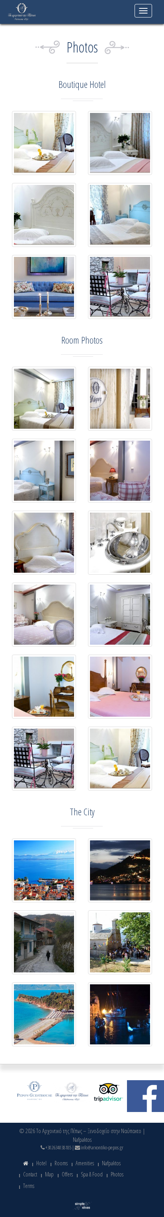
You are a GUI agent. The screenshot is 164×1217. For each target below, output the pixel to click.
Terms (28, 1186)
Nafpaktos (111, 1163)
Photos (117, 1174)
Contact (30, 1174)
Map (49, 1174)
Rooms (61, 1163)
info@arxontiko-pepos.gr (102, 1147)
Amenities (85, 1163)
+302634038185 (58, 1147)
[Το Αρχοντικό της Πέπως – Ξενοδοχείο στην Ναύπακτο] (22, 11)
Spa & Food (92, 1174)
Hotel (41, 1163)
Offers (67, 1174)
